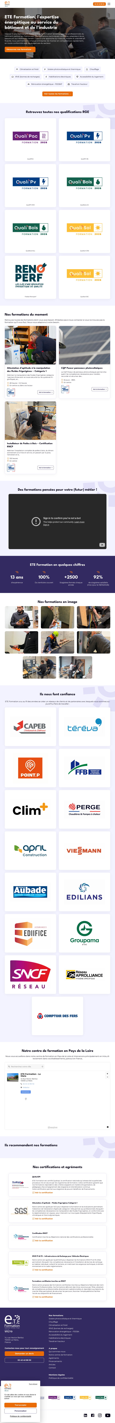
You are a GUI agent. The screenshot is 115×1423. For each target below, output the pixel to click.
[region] (78, 1100)
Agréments (54, 1358)
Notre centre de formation (60, 1355)
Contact (52, 1368)
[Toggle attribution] (107, 1127)
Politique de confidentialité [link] (20, 1416)
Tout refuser (33, 1384)
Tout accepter (20, 1405)
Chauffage (94, 69)
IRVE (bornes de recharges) (27, 77)
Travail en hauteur (79, 84)
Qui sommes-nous (57, 1351)
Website (26, 1087)
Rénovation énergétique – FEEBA (64, 1331)
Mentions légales (57, 1375)
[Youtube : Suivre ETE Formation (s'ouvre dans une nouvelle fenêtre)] (107, 1416)
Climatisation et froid (29, 69)
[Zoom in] (107, 1073)
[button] (109, 4)
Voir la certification (44, 1193)
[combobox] (23, 1066)
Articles (52, 1365)
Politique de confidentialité (61, 1378)
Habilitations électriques (60, 77)
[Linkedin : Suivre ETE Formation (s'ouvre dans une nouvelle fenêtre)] (85, 1416)
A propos (53, 1348)
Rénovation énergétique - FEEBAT (46, 84)
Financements (55, 1361)
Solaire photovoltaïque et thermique (64, 69)
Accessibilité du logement (91, 77)
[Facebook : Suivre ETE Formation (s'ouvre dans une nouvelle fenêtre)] (92, 1416)
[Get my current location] (42, 1067)
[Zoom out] (107, 1077)
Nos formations (56, 1315)
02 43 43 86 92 (28, 1084)
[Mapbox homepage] (53, 1127)
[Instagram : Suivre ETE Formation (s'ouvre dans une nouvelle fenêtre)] (100, 1416)
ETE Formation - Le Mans (31, 1075)
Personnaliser (21, 1411)
